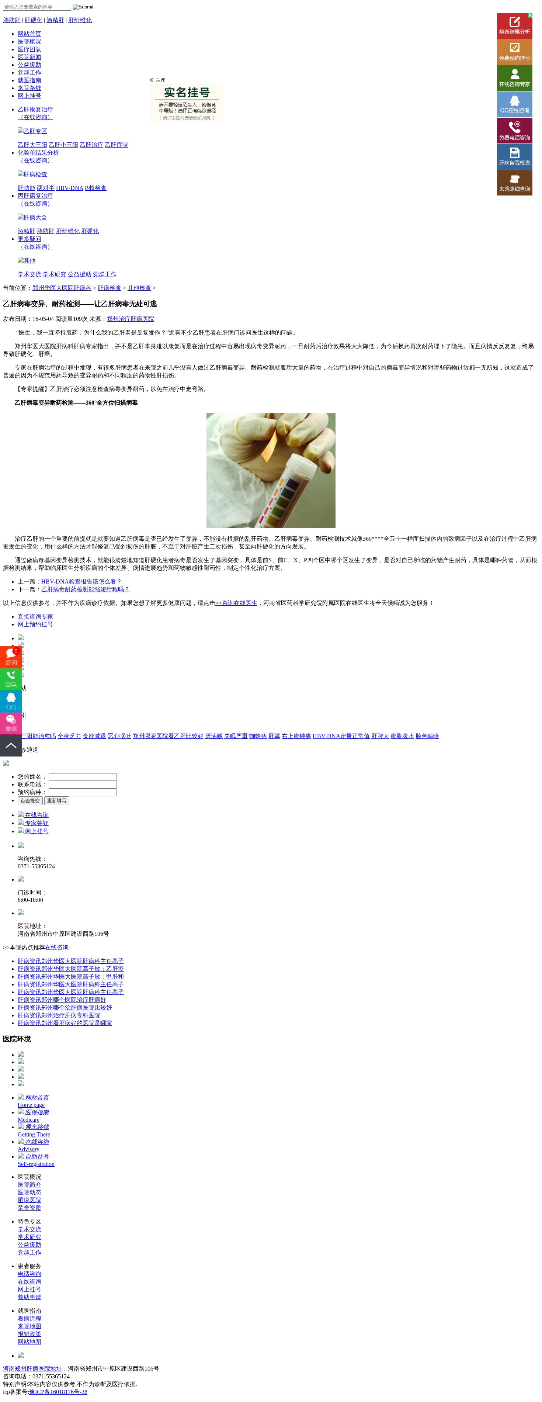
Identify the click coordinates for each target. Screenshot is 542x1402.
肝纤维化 (80, 20)
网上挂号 (29, 96)
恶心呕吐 (119, 736)
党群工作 (29, 72)
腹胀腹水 (402, 736)
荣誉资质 (29, 1208)
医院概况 (29, 41)
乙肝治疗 (91, 145)
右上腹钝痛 (296, 736)
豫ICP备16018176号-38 (58, 1392)
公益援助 (29, 65)
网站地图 (29, 1342)
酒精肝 (55, 20)
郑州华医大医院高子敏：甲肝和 (71, 976)
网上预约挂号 (35, 624)
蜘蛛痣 (258, 736)
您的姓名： (32, 776)
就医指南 (29, 80)
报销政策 (29, 1334)
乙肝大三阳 (32, 145)
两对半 (46, 188)
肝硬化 (33, 20)
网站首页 (29, 34)
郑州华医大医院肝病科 (61, 288)
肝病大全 (35, 217)
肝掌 (274, 736)
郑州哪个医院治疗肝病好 (62, 1000)
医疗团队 (29, 49)
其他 (29, 260)
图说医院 (29, 1200)
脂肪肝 (12, 20)
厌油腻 (214, 736)
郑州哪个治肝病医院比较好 (65, 1007)
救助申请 (29, 1297)
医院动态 (29, 1192)
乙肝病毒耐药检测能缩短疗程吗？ (85, 589)
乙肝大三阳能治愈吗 (29, 736)
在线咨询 (36, 815)
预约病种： (32, 792)
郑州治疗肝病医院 (130, 319)
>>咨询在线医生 (236, 603)
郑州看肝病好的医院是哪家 (65, 1023)
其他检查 (139, 288)
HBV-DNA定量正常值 (341, 736)
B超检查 (96, 188)
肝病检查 (35, 174)
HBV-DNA (69, 188)
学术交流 (29, 274)
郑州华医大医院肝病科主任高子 (71, 961)
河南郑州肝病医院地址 (32, 1368)
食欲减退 (94, 736)
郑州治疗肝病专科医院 (59, 1015)
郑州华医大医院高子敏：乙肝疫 (71, 969)
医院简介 (29, 1184)
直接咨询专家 (35, 616)
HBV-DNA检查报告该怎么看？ (81, 581)
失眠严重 (236, 736)
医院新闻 (29, 57)
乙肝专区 (35, 131)
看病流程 (29, 1318)
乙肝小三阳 (63, 145)
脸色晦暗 (427, 736)
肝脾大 (380, 736)
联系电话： (32, 784)
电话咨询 (29, 1274)
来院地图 (29, 1326)
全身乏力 (69, 736)
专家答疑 (36, 823)
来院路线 (29, 88)
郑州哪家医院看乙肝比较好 (168, 736)
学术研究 (54, 274)
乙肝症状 (116, 145)
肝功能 (26, 188)
